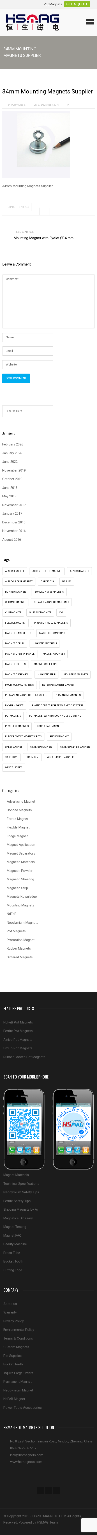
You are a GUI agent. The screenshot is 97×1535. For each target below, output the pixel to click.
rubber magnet (59, 736)
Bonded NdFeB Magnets (49, 592)
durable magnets (40, 612)
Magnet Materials (16, 1175)
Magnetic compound (52, 633)
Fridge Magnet (17, 836)
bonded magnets (15, 592)
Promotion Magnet (21, 940)
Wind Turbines (13, 767)
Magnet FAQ (12, 1236)
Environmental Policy (18, 1330)
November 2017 (14, 505)
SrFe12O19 (11, 757)
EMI (61, 612)
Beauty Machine (15, 1244)
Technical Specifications (21, 1184)
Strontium (32, 757)
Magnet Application (21, 845)
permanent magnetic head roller (26, 695)
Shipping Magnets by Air (21, 1209)
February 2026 (12, 444)
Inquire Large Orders (18, 1373)
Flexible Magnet (18, 827)
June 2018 (10, 488)
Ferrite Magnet (17, 819)
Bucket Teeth (13, 1364)
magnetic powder (54, 654)
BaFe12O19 (47, 581)
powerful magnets (17, 726)
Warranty (10, 1312)
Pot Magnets (13, 716)
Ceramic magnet (15, 602)
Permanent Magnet (17, 1382)
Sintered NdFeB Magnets (75, 747)
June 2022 (10, 462)
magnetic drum (14, 643)
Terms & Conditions (18, 1338)
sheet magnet (13, 747)
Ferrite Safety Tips (17, 1201)
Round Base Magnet (49, 726)
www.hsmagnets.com (26, 1462)
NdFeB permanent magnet (58, 685)
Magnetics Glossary (18, 1218)
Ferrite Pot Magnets (18, 1031)
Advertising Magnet (21, 802)
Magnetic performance (20, 654)
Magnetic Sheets (15, 664)
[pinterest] (56, 1490)
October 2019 (12, 479)
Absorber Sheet (14, 571)
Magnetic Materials (21, 862)
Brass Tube (11, 1253)
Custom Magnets (16, 1347)
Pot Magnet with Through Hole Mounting (55, 716)
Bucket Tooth (13, 1261)
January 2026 (12, 453)
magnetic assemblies (18, 633)
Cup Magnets (13, 612)
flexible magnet (15, 623)
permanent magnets (68, 695)
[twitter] (48, 1490)
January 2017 (12, 514)
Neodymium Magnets (22, 923)
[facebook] (40, 1490)
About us (10, 1304)
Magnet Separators (21, 853)
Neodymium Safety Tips (21, 1192)
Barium (66, 581)
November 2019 (14, 470)
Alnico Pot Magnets (17, 1040)
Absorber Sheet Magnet (47, 571)
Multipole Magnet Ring (19, 685)
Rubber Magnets (19, 948)
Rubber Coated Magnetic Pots (23, 736)
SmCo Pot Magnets (17, 1048)
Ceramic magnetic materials (51, 602)
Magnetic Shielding (46, 664)
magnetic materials (44, 643)
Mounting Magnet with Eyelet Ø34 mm (44, 238)
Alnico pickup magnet (18, 581)
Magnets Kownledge (22, 897)
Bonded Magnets (19, 810)
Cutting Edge (12, 1270)
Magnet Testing (14, 1227)
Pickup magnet (14, 705)
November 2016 (14, 531)
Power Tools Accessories (22, 1408)
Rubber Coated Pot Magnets (24, 1057)
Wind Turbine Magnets (60, 757)
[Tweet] (45, 211)
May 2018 (9, 496)
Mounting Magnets (76, 674)
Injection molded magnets (51, 623)
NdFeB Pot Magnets (18, 1022)
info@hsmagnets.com (26, 1455)
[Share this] (35, 211)
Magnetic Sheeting (20, 879)
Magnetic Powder (19, 871)
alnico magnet (79, 571)
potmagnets (18, 104)
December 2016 (13, 522)
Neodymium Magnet (18, 1390)
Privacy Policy (13, 1321)
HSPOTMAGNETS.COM (49, 1516)
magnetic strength (17, 674)
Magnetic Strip (46, 674)
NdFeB (11, 914)
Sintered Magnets (41, 747)
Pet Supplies (12, 1356)
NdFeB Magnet (14, 1399)
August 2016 (11, 540)
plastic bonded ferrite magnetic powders (57, 705)
